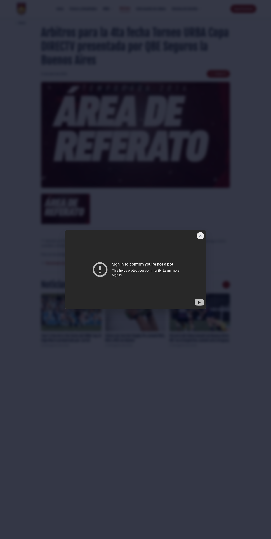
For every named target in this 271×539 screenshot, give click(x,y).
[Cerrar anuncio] (200, 235)
